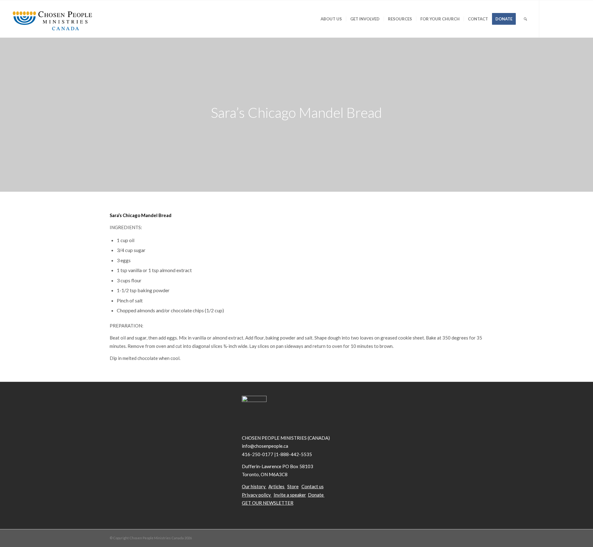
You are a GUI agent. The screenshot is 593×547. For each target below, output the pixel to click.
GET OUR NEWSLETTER (267, 503)
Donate (316, 495)
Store (293, 486)
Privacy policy (256, 495)
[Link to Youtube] (567, 18)
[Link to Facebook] (558, 18)
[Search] (525, 18)
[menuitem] (331, 18)
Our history (254, 486)
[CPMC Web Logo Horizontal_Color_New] (52, 18)
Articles (276, 486)
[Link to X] (548, 18)
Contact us (312, 486)
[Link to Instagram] (576, 18)
